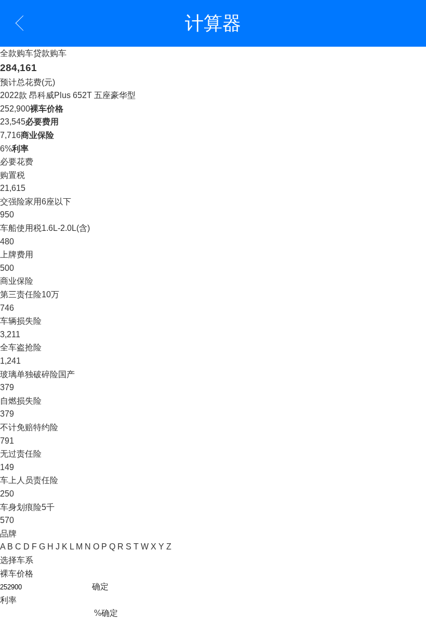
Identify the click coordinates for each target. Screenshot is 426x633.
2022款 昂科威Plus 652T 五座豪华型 (68, 95)
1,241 (10, 360)
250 (7, 493)
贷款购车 (49, 53)
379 (7, 387)
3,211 (10, 334)
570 (7, 520)
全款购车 (16, 53)
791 (7, 440)
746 (7, 308)
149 (7, 467)
